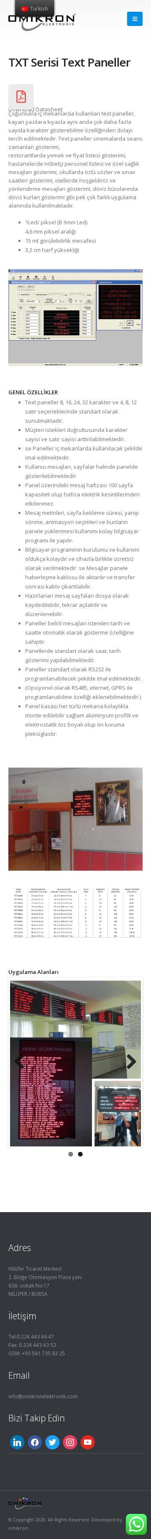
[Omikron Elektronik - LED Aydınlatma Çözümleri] (42, 19)
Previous (22, 1062)
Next (128, 1062)
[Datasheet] (21, 96)
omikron (18, 1528)
